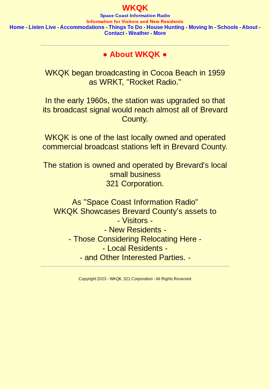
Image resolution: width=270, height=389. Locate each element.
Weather (138, 33)
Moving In (201, 27)
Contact (114, 33)
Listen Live (42, 27)
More (159, 33)
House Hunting (165, 27)
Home (17, 27)
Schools (227, 27)
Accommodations (82, 27)
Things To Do (125, 27)
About (249, 27)
